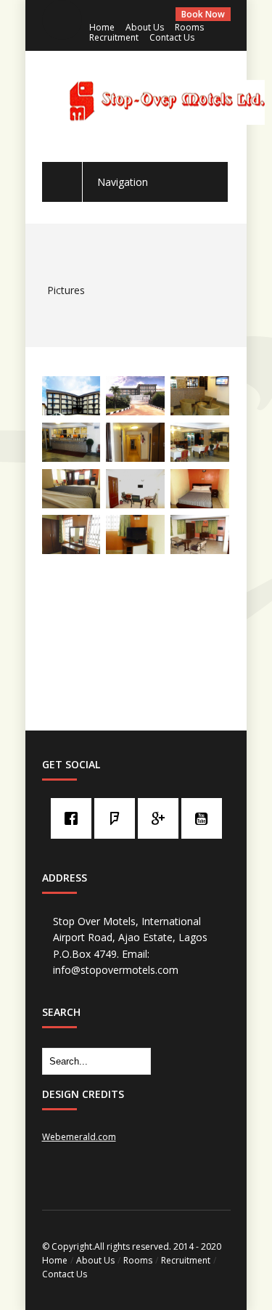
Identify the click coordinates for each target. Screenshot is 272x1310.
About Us (144, 27)
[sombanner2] (71, 411)
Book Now (203, 14)
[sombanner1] (135, 411)
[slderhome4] (199, 457)
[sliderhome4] (135, 457)
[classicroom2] (199, 504)
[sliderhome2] (199, 411)
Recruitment (114, 37)
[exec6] (135, 550)
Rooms (189, 27)
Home (102, 27)
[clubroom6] (135, 504)
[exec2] (199, 550)
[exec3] (71, 550)
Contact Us (171, 37)
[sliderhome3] (71, 457)
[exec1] (71, 504)
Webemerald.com (79, 1137)
